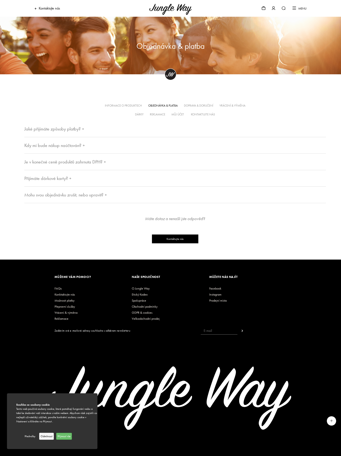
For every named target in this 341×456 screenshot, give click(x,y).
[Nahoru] (331, 421)
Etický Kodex (140, 294)
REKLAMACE (157, 114)
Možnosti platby (64, 301)
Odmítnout (46, 436)
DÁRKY (139, 114)
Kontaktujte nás (175, 239)
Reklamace (61, 319)
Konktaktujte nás (65, 294)
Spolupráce (139, 301)
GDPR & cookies (142, 313)
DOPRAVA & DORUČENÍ (198, 105)
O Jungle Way (141, 288)
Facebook (215, 288)
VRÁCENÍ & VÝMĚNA (232, 105)
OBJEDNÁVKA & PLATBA (163, 105)
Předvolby (30, 436)
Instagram (215, 294)
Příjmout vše (64, 436)
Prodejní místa (218, 301)
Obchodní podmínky (145, 307)
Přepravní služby (65, 307)
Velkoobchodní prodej (146, 319)
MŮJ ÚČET (178, 114)
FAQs (58, 288)
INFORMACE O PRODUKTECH (123, 105)
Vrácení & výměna (66, 313)
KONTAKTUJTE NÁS (203, 114)
